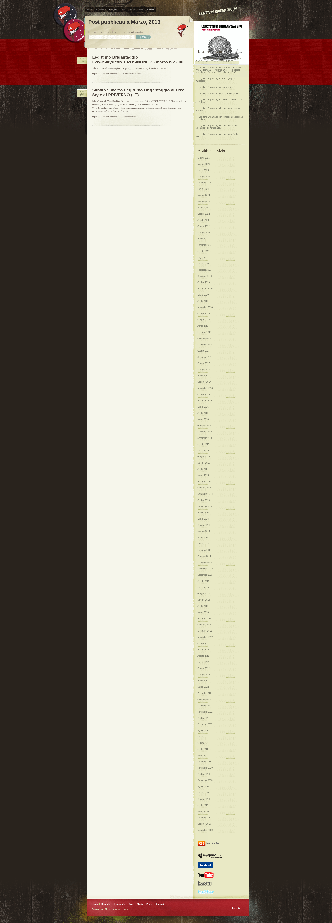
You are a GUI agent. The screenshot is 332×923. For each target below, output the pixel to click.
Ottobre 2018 (203, 313)
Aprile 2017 (202, 376)
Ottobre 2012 (203, 643)
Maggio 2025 (203, 176)
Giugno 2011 (203, 743)
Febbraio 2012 (204, 693)
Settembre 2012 (205, 649)
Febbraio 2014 (204, 550)
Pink (84, 38)
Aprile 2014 (202, 537)
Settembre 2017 (205, 357)
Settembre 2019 (205, 288)
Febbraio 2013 (204, 618)
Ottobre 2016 (203, 394)
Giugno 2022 (203, 226)
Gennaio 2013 (204, 625)
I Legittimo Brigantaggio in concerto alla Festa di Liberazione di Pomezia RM (219, 126)
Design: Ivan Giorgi (101, 909)
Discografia (112, 9)
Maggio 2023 (203, 201)
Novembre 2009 (205, 830)
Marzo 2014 (203, 544)
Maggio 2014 (203, 531)
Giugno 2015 (203, 456)
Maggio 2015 (203, 463)
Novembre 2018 (205, 307)
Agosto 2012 (203, 656)
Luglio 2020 (203, 263)
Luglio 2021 (203, 257)
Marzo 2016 (203, 419)
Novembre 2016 (205, 388)
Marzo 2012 (203, 687)
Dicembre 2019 (204, 276)
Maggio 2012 (203, 674)
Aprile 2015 (202, 469)
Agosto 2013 (203, 581)
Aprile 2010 (202, 805)
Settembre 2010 (205, 780)
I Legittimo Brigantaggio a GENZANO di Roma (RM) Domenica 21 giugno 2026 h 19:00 (218, 60)
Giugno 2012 (203, 668)
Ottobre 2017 (203, 351)
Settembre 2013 (205, 575)
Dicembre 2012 (204, 631)
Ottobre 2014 (203, 500)
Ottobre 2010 (203, 774)
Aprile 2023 (202, 207)
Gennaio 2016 (204, 425)
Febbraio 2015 (204, 481)
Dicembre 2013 (204, 562)
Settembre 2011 (204, 724)
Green (84, 32)
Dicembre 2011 (204, 705)
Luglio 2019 (203, 295)
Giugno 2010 (203, 799)
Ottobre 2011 (203, 718)
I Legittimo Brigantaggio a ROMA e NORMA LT (219, 93)
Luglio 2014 (203, 519)
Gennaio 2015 (204, 488)
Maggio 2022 (203, 232)
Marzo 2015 (203, 475)
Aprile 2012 (202, 681)
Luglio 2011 (203, 737)
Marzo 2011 (203, 755)
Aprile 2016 (202, 413)
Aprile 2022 (202, 239)
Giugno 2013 (203, 593)
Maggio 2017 (203, 369)
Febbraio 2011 (204, 761)
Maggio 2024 (203, 195)
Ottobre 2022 (203, 214)
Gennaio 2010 (204, 824)
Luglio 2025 (203, 170)
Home (89, 9)
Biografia (100, 9)
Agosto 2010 (203, 786)
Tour (123, 9)
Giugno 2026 (203, 158)
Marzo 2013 (203, 612)
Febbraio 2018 (204, 332)
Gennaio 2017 (204, 382)
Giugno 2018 (203, 320)
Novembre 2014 (205, 494)
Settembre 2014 (205, 506)
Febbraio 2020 (204, 270)
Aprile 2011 (202, 749)
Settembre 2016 (205, 400)
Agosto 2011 (203, 730)
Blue (84, 21)
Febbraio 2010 (204, 817)
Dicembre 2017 (204, 344)
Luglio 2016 (203, 407)
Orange (84, 26)
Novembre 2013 (205, 568)
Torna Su (236, 908)
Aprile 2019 (202, 301)
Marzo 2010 (203, 811)
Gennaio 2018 (204, 338)
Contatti (150, 9)
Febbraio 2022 (204, 245)
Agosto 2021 (203, 251)
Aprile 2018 (202, 326)
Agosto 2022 (203, 220)
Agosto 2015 (203, 444)
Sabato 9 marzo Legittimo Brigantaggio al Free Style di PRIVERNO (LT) (138, 92)
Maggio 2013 (203, 600)
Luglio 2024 (203, 189)
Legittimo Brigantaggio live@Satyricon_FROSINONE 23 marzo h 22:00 (137, 59)
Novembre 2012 (205, 637)
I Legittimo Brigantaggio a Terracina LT (215, 87)
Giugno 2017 (203, 363)
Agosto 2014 (203, 512)
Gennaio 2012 (204, 699)
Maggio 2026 (203, 164)
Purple (84, 44)
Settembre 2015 (205, 438)
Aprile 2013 (202, 606)
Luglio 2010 (203, 793)
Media (132, 9)
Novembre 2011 (205, 712)
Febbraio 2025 (204, 183)
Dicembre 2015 (204, 432)
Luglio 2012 (203, 662)
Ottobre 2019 (203, 282)
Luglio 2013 (203, 587)
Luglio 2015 (203, 450)
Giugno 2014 (203, 525)
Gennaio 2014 (204, 556)
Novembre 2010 (205, 768)
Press (141, 9)
